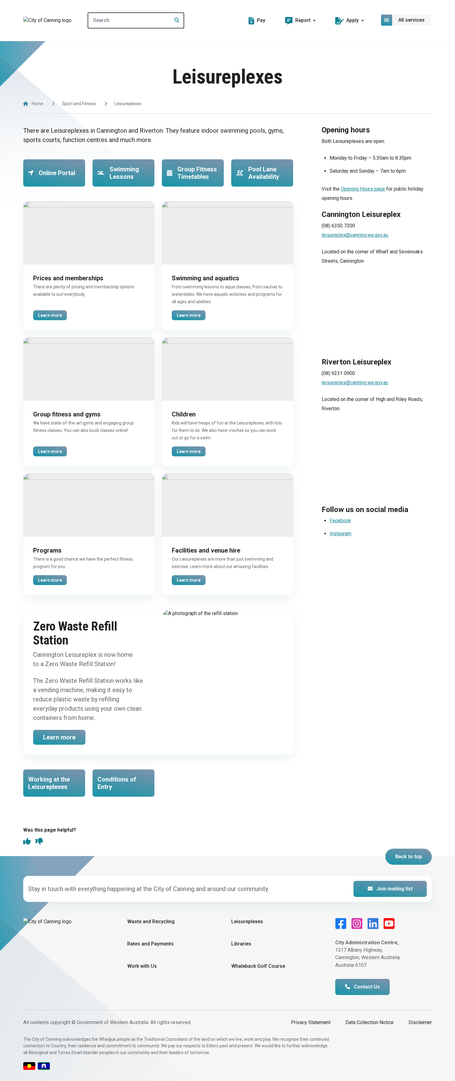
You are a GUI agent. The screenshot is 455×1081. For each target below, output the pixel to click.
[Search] (175, 20)
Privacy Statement (311, 1022)
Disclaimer (420, 1022)
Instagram (340, 533)
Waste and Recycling (151, 921)
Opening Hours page (363, 189)
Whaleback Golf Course (258, 966)
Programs (47, 550)
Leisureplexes (247, 921)
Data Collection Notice (369, 1022)
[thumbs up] (27, 842)
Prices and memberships (68, 278)
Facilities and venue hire (206, 550)
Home (37, 103)
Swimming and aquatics (205, 278)
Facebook (340, 520)
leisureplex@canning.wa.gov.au (355, 235)
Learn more (50, 315)
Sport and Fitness (79, 103)
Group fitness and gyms (67, 414)
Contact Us (366, 987)
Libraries (241, 944)
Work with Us (142, 966)
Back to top (408, 856)
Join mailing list (394, 889)
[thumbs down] (39, 842)
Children (184, 414)
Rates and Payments (150, 944)
